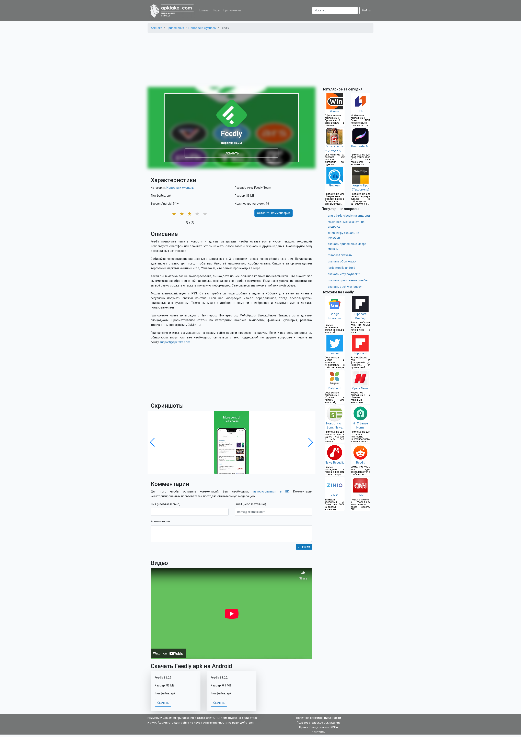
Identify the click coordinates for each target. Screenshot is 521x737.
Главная (204, 10)
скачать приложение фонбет (348, 280)
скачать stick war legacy (344, 287)
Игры (216, 10)
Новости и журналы (180, 187)
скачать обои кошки (342, 261)
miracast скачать (340, 255)
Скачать (231, 153)
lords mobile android (341, 268)
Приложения (232, 10)
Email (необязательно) (250, 504)
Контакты (318, 732)
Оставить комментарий (273, 213)
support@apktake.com (175, 342)
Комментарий (160, 521)
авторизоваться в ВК (271, 491)
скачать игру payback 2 (344, 274)
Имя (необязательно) (165, 504)
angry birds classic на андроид (349, 215)
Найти (366, 10)
